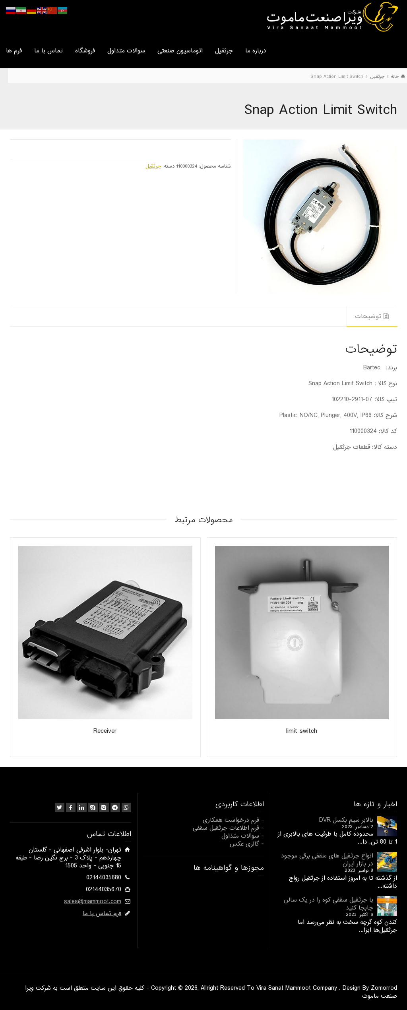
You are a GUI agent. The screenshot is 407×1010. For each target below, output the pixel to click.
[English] (42, 10)
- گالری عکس (247, 844)
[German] (32, 10)
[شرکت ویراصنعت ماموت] (331, 16)
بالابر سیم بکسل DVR (346, 820)
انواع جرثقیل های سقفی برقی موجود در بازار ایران (327, 860)
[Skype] (93, 807)
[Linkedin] (82, 807)
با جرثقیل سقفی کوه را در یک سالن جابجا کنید (328, 904)
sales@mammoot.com (92, 901)
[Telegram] (115, 807)
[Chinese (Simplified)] (52, 10)
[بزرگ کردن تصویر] (320, 216)
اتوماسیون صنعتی (180, 51)
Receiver (105, 731)
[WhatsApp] (126, 807)
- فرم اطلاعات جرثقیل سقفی (228, 828)
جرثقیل (224, 51)
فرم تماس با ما (102, 913)
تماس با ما (48, 51)
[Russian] (11, 10)
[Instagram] (104, 807)
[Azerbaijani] (63, 10)
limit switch (301, 731)
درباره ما (255, 51)
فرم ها (14, 51)
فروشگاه (85, 51)
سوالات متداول (126, 51)
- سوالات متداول (242, 836)
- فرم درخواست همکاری (233, 820)
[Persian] (21, 10)
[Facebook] (71, 807)
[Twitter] (59, 807)
